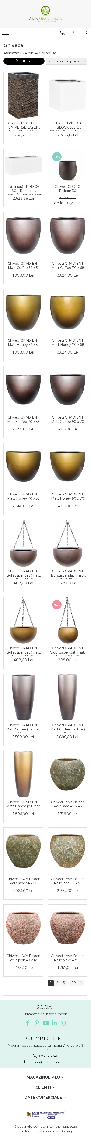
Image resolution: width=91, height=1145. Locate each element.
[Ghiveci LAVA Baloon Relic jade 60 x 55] (67, 851)
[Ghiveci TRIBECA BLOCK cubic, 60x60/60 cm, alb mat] (67, 95)
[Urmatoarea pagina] (81, 983)
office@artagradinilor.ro (48, 1062)
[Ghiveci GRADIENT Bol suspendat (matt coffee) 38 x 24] (67, 543)
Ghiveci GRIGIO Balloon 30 (67, 188)
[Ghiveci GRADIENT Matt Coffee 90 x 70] (67, 389)
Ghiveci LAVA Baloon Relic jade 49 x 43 (68, 804)
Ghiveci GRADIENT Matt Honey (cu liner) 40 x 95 (23, 805)
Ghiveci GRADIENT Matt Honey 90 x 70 (67, 496)
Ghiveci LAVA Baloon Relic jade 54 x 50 (23, 881)
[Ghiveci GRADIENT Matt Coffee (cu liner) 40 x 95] (67, 697)
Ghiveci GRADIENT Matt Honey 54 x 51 (23, 342)
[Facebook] (28, 1023)
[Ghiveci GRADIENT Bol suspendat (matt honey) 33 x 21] (23, 620)
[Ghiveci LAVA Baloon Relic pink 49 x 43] (23, 928)
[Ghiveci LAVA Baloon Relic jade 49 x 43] (67, 774)
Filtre (26, 61)
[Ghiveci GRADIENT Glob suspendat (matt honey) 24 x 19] (67, 620)
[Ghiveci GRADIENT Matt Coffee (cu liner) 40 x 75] (23, 697)
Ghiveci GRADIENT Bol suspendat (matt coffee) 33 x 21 (23, 574)
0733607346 (48, 1056)
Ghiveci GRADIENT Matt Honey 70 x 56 (23, 496)
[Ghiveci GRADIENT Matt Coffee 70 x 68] (67, 235)
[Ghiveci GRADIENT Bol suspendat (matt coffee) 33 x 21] (23, 543)
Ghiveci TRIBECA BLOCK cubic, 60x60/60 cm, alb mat (68, 126)
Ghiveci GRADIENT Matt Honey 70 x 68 (67, 342)
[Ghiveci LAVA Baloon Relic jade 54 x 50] (23, 851)
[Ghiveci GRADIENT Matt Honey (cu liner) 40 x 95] (23, 774)
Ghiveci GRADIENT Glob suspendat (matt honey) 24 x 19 (68, 651)
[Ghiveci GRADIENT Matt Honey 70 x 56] (23, 466)
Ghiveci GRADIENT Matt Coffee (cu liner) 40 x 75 (23, 728)
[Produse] (6, 34)
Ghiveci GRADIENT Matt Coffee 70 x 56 (23, 419)
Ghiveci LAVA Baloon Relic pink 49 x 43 (23, 958)
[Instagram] (63, 1023)
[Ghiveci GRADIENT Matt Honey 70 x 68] (67, 312)
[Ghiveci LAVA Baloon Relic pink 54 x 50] (67, 928)
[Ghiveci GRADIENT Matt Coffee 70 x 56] (23, 389)
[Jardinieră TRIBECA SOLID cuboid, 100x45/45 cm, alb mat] (23, 165)
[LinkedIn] (54, 1023)
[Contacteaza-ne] (62, 33)
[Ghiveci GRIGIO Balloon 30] (67, 165)
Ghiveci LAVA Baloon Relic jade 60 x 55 (68, 881)
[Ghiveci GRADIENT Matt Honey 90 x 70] (67, 466)
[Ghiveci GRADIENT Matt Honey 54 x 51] (23, 312)
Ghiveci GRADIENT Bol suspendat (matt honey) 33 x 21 (23, 651)
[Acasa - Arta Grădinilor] (45, 14)
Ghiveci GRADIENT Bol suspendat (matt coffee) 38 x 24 (67, 574)
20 (74, 983)
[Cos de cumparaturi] (74, 33)
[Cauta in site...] (85, 33)
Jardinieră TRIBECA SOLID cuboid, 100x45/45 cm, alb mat (23, 189)
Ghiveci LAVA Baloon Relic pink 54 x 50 (68, 958)
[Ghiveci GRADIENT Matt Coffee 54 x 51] (23, 235)
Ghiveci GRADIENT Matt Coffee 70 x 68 (67, 265)
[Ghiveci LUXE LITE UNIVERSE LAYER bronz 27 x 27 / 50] (23, 95)
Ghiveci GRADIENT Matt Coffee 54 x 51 (23, 265)
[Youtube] (46, 1023)
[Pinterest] (37, 1023)
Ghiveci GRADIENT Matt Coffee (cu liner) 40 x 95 (67, 728)
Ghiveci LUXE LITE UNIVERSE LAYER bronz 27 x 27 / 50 (23, 126)
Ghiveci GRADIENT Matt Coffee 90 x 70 (67, 419)
